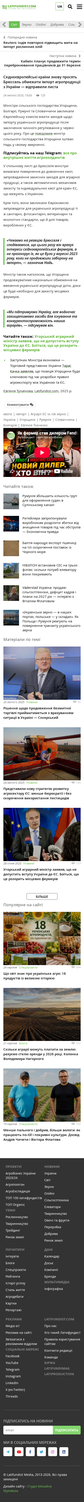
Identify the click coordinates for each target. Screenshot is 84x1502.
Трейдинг (13, 1230)
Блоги (23, 1043)
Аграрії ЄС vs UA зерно (48, 414)
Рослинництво (17, 1217)
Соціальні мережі (22, 1349)
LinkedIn (12, 1383)
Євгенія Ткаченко (34, 425)
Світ (14, 24)
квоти (7, 414)
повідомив (44, 133)
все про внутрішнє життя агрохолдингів (40, 155)
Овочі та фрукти (56, 1220)
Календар (51, 1256)
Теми (10, 1210)
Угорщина (27, 419)
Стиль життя (15, 1290)
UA (59, 6)
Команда (51, 1357)
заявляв (26, 371)
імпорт (21, 414)
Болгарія (10, 425)
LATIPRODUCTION (59, 1374)
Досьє (48, 1263)
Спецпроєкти (28, 967)
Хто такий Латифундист (62, 1332)
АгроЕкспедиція (18, 1191)
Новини (31, 702)
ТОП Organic (15, 1204)
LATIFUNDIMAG (57, 1368)
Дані (48, 1249)
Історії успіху (15, 1283)
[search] (70, 6)
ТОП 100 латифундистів (24, 1198)
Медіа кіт (13, 1326)
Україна (9, 419)
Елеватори (52, 1207)
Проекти (14, 1166)
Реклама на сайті (19, 1332)
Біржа (49, 1362)
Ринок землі (15, 1237)
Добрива (57, 24)
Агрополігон (15, 1184)
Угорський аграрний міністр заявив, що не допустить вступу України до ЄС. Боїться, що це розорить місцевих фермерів (41, 343)
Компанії (51, 1270)
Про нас (50, 1326)
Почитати (15, 1249)
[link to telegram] (7, 1451)
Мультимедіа (56, 1282)
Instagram (13, 1376)
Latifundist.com (59, 1319)
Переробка (52, 1227)
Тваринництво (17, 1223)
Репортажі (14, 1310)
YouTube (12, 1363)
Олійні (41, 24)
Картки (11, 1303)
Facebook (12, 1356)
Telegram (12, 1369)
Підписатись (66, 1430)
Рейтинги (13, 1276)
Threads (12, 1396)
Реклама (14, 1319)
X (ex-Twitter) (15, 1389)
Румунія (45, 419)
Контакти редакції (58, 1350)
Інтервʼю (12, 1256)
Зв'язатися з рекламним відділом (21, 1341)
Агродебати (15, 1296)
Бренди (50, 1276)
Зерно (26, 24)
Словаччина (64, 419)
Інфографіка (53, 1289)
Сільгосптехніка (56, 1200)
